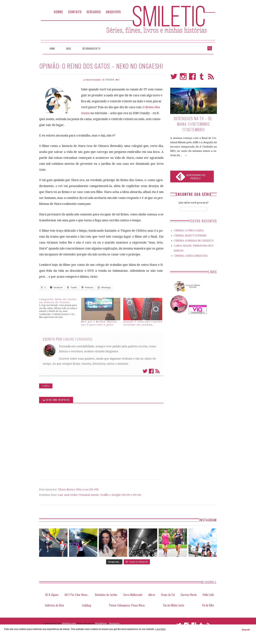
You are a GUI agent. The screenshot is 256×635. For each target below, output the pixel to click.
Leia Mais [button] (160, 629)
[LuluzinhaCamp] (179, 312)
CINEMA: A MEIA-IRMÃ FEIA (191, 255)
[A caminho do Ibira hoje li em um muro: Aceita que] (173, 542)
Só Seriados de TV (91, 48)
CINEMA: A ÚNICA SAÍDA (189, 230)
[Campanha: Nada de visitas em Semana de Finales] (60, 308)
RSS (211, 77)
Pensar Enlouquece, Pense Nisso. (127, 605)
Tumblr (201, 77)
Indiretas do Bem (54, 605)
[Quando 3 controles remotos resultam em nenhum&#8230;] (142, 309)
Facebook (151, 371)
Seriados (94, 11)
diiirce (151, 594)
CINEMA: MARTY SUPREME (190, 235)
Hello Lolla (208, 594)
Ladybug (86, 605)
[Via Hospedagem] (198, 312)
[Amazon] (186, 292)
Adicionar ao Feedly (195, 177)
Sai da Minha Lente (173, 605)
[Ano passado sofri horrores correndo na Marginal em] (202, 542)
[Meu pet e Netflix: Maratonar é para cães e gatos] (100, 309)
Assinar (157, 371)
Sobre (58, 11)
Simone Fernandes (78, 339)
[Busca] (209, 47)
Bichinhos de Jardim (106, 594)
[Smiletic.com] (128, 24)
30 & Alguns (52, 594)
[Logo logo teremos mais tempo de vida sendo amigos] (113, 542)
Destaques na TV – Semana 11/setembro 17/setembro (193, 124)
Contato (75, 11)
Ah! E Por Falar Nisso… (76, 594)
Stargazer (114, 623)
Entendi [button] (246, 629)
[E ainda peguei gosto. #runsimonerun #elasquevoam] (143, 542)
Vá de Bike (208, 605)
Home (52, 48)
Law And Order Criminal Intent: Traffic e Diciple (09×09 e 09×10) (99, 494)
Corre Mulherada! (132, 594)
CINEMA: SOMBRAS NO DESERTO (194, 240)
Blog (68, 48)
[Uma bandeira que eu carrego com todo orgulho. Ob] (83, 542)
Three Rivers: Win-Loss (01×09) (78, 489)
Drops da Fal (168, 594)
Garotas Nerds (189, 594)
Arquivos (113, 11)
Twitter (145, 371)
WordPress (101, 623)
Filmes (46, 385)
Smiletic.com (69, 623)
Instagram (183, 77)
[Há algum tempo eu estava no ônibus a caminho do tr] (53, 542)
